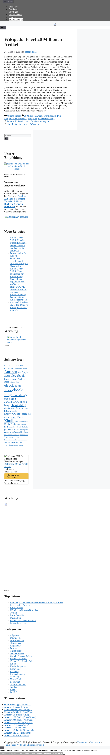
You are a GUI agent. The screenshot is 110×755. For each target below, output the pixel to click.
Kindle (9, 421)
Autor (7, 375)
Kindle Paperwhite (21, 421)
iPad (13, 416)
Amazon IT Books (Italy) (15, 727)
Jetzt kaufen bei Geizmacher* (13, 476)
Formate (13, 648)
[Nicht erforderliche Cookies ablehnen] (64, 754)
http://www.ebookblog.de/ (17, 413)
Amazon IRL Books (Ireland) (17, 733)
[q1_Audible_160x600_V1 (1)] (15, 505)
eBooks (12, 17)
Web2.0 (13, 692)
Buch (19, 379)
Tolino (11, 437)
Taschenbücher (15, 14)
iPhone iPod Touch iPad (21, 661)
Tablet (6, 437)
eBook (9, 385)
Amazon (10, 372)
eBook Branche (17, 640)
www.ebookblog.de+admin (13, 445)
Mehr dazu (57, 753)
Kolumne (14, 671)
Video (12, 689)
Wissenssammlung (46, 118)
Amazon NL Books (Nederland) (19, 730)
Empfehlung (15, 645)
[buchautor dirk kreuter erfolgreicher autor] (18, 342)
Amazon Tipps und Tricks (16, 707)
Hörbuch (7, 417)
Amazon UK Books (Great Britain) (20, 717)
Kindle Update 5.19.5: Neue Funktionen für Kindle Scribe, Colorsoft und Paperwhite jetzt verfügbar (17, 276)
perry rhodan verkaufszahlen (14, 429)
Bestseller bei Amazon (20, 605)
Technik (13, 612)
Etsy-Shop (13, 12)
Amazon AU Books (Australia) (18, 720)
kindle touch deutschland (12, 427)
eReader (19, 408)
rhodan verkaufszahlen (11, 435)
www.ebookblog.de (13, 442)
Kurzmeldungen (16, 19)
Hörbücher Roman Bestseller (23, 620)
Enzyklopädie (50, 116)
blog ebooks (10, 379)
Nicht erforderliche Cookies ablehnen (35, 753)
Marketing (24, 427)
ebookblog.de (11, 401)
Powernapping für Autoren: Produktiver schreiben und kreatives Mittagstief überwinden (19, 259)
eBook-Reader (16, 643)
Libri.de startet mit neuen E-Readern (23, 124)
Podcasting (15, 682)
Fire (26, 408)
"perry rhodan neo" (10, 366)
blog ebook (18, 375)
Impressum (95, 742)
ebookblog (19, 395)
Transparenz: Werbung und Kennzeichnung (24, 745)
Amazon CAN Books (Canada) (18, 722)
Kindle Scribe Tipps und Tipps (18, 709)
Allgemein (14, 635)
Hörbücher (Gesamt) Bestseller (24, 610)
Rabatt (26, 432)
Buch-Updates (16, 607)
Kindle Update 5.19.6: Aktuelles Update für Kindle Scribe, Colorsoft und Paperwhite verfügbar (18, 244)
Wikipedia (32, 118)
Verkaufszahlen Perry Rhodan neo (15, 440)
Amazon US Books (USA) (16, 714)
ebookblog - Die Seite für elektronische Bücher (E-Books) (36, 602)
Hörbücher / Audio (18, 658)
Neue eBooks (16, 679)
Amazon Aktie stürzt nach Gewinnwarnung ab (28, 121)
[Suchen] (6, 138)
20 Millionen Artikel (33, 116)
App (19, 372)
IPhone (20, 417)
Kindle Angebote (17, 666)
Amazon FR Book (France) (16, 735)
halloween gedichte (10, 411)
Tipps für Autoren (18, 684)
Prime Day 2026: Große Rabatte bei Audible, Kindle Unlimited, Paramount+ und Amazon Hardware (18, 293)
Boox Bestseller (17, 615)
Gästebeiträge (16, 651)
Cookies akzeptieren (9, 753)
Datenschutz (15, 618)
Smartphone (24, 435)
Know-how (15, 669)
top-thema (14, 687)
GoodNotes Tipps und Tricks (17, 704)
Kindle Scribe (10, 424)
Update (16, 437)
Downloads (15, 638)
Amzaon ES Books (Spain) (16, 725)
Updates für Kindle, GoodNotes (18, 712)
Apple (24, 371)
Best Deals (13, 9)
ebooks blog (18, 405)
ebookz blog (9, 408)
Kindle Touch (21, 424)
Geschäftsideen (17, 653)
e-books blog (14, 382)
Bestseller (13, 6)
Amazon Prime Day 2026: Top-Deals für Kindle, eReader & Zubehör (19, 306)
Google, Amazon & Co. (21, 656)
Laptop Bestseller (18, 623)
